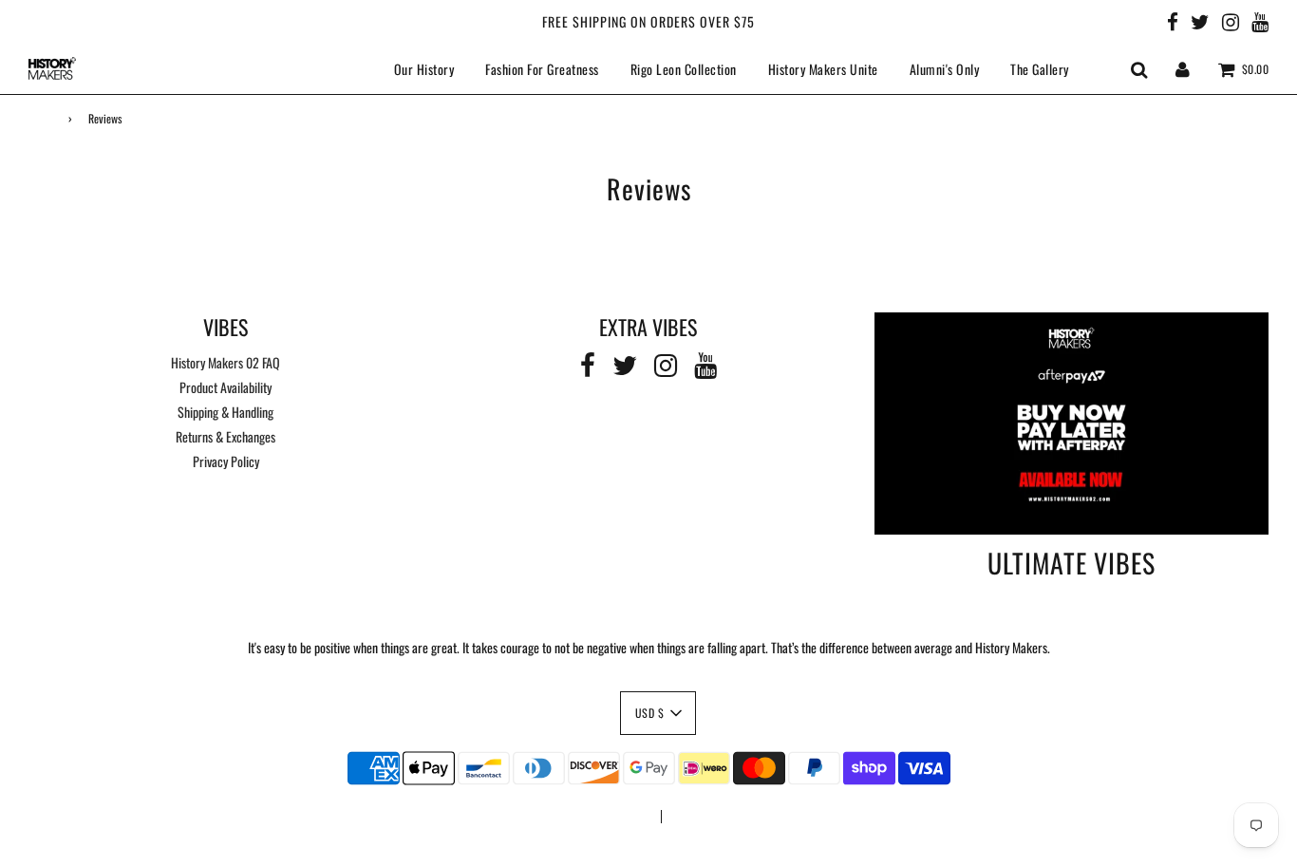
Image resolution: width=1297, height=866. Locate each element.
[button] (658, 713)
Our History (424, 69)
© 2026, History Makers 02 (585, 817)
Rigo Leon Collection (683, 69)
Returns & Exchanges (225, 436)
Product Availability (225, 387)
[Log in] (1182, 68)
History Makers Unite (823, 69)
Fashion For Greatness (542, 69)
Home (40, 118)
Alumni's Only (945, 69)
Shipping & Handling (225, 412)
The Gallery (1039, 69)
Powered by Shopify (716, 817)
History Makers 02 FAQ (225, 362)
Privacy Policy (226, 461)
